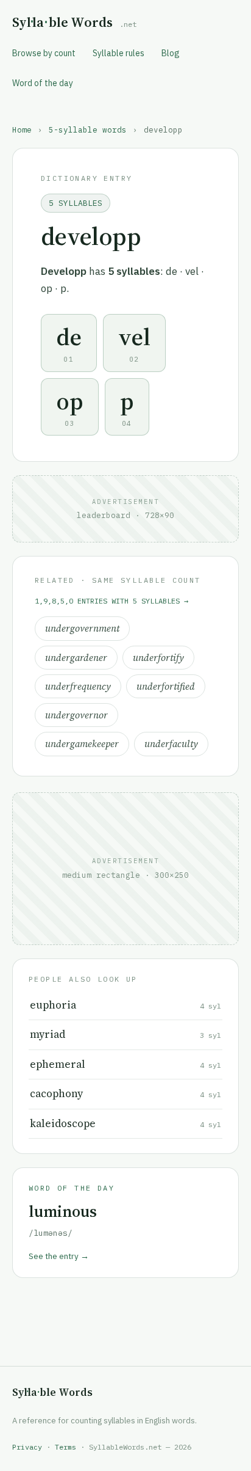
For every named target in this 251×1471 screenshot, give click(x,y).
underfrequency (78, 686)
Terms (65, 1446)
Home (22, 129)
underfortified (165, 686)
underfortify (158, 657)
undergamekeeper (82, 743)
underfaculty (171, 743)
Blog (170, 53)
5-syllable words (88, 129)
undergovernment (82, 628)
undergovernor (76, 715)
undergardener (76, 657)
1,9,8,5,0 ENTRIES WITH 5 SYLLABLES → (111, 600)
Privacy (27, 1446)
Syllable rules (118, 53)
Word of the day (42, 83)
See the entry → (59, 1255)
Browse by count (44, 53)
